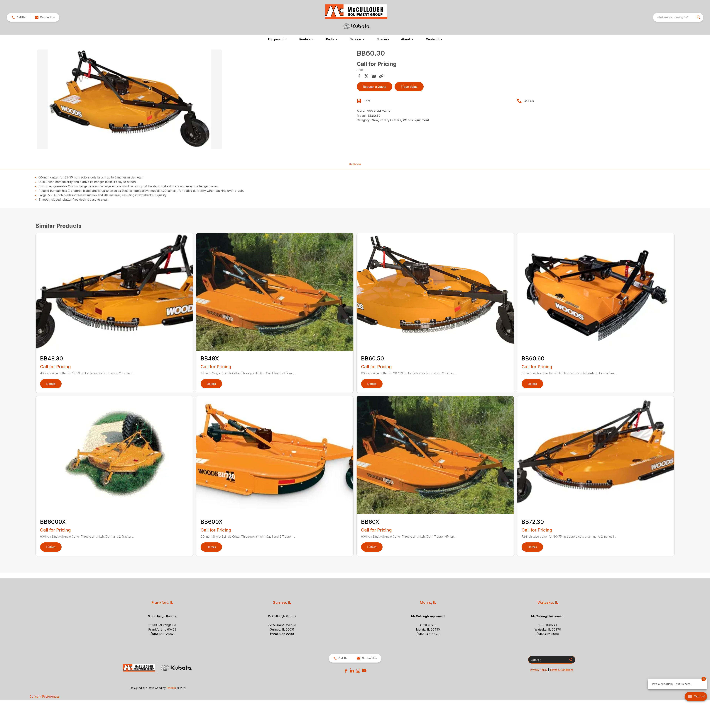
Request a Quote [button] (374, 86)
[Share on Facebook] (359, 76)
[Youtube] (364, 670)
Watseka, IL (547, 602)
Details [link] (50, 384)
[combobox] (678, 17)
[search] (698, 17)
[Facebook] (346, 670)
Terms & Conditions (561, 669)
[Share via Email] (374, 76)
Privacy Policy (538, 669)
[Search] (571, 659)
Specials (383, 39)
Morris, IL (428, 602)
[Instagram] (358, 670)
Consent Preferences (45, 696)
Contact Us (434, 39)
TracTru (171, 687)
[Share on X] (366, 76)
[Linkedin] (352, 670)
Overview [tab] (355, 164)
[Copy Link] (381, 76)
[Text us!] (696, 697)
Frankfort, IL (162, 602)
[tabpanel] (195, 100)
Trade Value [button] (409, 86)
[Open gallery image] (129, 99)
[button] (18, 17)
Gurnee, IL (282, 602)
